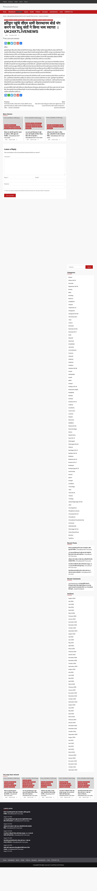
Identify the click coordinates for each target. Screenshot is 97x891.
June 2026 (71, 604)
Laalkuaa (70, 404)
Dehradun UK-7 (38, 123)
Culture (32, 123)
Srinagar (70, 480)
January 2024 (71, 690)
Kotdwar (70, 398)
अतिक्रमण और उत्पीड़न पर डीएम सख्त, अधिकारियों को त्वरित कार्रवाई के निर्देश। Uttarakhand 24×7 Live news (80, 560)
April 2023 (71, 713)
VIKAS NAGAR (72, 526)
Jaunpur (70, 383)
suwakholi (71, 483)
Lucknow (70, 413)
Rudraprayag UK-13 (73, 468)
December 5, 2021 (13, 35)
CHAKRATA (71, 301)
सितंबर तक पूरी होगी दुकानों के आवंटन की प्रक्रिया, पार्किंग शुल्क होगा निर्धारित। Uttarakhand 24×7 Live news (80, 548)
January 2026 (71, 619)
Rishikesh (70, 456)
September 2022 (72, 734)
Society (70, 474)
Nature (26, 1)
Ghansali (70, 356)
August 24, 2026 (12, 139)
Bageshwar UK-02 (73, 286)
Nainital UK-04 (72, 426)
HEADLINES (17, 126)
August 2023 (71, 704)
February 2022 (72, 755)
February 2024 (72, 687)
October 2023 (72, 699)
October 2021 (72, 767)
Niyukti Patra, (72, 435)
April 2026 (71, 610)
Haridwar (70, 365)
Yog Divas (71, 538)
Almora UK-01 (72, 280)
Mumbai (70, 417)
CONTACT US (69, 12)
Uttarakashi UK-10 (73, 514)
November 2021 (72, 764)
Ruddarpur (71, 465)
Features (70, 353)
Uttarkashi (71, 523)
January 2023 (71, 722)
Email (37, 177)
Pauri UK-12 (71, 438)
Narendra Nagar (72, 429)
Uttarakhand (15, 12)
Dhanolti (70, 338)
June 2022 (71, 743)
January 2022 (71, 758)
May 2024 (71, 678)
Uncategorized (72, 508)
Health (16, 1)
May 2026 (71, 607)
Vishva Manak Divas (73, 532)
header (12, 126)
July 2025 (70, 636)
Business (10, 1)
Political (5, 1)
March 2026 (71, 613)
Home (4, 12)
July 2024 (70, 672)
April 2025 (71, 645)
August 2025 (71, 633)
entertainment (54, 12)
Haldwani (70, 359)
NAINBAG (71, 423)
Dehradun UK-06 (72, 329)
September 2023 (72, 702)
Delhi (69, 335)
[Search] (93, 12)
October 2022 (72, 731)
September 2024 (72, 666)
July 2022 (70, 740)
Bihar (69, 292)
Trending (12, 128)
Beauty (70, 289)
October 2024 (72, 663)
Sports (21, 1)
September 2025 (72, 631)
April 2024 (71, 681)
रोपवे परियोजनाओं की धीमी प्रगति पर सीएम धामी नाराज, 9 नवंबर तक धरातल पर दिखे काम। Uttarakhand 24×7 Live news (79, 572)
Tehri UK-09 (71, 492)
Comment (7, 156)
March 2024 (71, 684)
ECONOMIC (7, 126)
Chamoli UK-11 (72, 307)
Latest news (7, 128)
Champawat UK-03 (73, 313)
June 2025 (71, 639)
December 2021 (72, 761)
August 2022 (71, 737)
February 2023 (72, 719)
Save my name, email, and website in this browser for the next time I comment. (28, 190)
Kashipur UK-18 (72, 386)
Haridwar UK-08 (72, 368)
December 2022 (72, 725)
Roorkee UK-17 (72, 462)
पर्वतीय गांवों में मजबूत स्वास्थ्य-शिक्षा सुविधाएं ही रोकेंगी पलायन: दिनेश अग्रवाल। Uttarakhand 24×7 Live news (17, 848)
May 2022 (71, 746)
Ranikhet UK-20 (72, 453)
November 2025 (72, 625)
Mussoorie (71, 420)
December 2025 (72, 622)
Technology (71, 486)
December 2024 (72, 657)
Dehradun (71, 326)
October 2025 (72, 628)
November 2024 (72, 660)
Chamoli (70, 304)
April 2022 (71, 749)
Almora (70, 277)
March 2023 (71, 716)
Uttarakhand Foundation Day (76, 520)
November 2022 (72, 728)
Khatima (70, 395)
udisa (69, 504)
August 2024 (71, 669)
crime (61, 12)
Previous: (18, 104)
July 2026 (70, 601)
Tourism (70, 495)
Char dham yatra (72, 316)
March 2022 (71, 752)
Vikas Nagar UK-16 (73, 529)
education (45, 12)
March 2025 (71, 648)
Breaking (28, 123)
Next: (50, 104)
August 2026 (71, 598)
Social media (71, 471)
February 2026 (72, 616)
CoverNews (53, 865)
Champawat (71, 310)
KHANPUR (71, 392)
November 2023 (72, 696)
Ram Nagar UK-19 (73, 450)
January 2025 (71, 654)
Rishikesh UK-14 (72, 459)
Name (6, 177)
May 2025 (71, 642)
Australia (70, 283)
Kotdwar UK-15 (72, 401)
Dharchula (71, 341)
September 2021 (72, 770)
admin (6, 35)
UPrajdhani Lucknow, (73, 511)
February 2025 (72, 651)
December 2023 (72, 693)
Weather (70, 535)
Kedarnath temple (73, 389)
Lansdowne (71, 407)
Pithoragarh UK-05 (73, 444)
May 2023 (71, 710)
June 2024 (71, 675)
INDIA (70, 380)
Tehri (69, 489)
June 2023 (71, 707)
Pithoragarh (34, 126)
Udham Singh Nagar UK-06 (75, 501)
